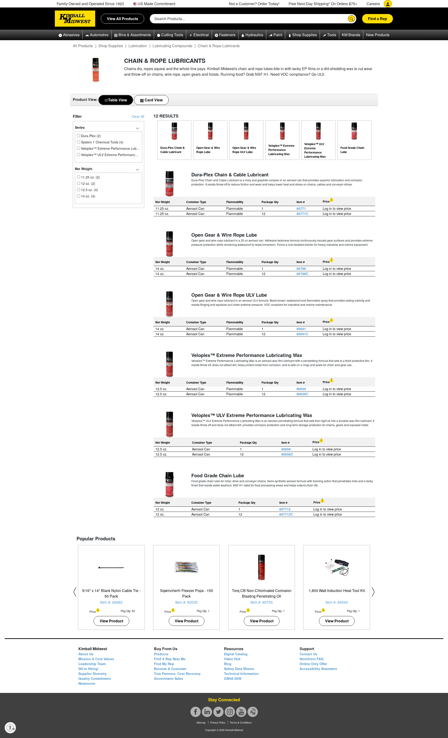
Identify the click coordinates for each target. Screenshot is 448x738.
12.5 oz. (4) (89, 189)
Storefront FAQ (311, 658)
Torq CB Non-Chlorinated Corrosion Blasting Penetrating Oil (261, 593)
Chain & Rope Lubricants (219, 45)
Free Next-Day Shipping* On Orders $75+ (323, 3)
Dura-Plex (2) (90, 135)
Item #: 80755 (261, 602)
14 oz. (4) (87, 196)
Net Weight (83, 168)
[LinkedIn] (207, 712)
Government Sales (168, 678)
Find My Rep (164, 663)
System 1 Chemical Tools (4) (101, 142)
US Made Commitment (156, 3)
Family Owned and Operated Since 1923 (90, 3)
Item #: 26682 (111, 602)
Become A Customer (170, 668)
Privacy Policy (217, 722)
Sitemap (201, 722)
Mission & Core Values (96, 658)
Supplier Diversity (92, 673)
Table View (117, 100)
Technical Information (241, 673)
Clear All (138, 116)
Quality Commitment (94, 678)
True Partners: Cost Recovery (177, 673)
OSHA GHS (232, 678)
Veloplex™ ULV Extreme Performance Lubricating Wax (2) (110, 154)
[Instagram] (230, 712)
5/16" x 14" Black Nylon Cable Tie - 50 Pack (111, 593)
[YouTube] (241, 712)
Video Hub (232, 658)
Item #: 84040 (337, 602)
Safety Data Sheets (239, 668)
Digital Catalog (236, 654)
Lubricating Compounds (172, 45)
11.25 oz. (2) (90, 177)
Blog (227, 663)
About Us (85, 654)
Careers (373, 3)
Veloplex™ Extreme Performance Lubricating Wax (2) (110, 148)
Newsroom (86, 683)
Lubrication (138, 45)
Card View (153, 100)
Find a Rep (377, 18)
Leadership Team (92, 663)
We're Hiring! (88, 668)
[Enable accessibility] (10, 727)
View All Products (122, 18)
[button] (69, 35)
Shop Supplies (110, 45)
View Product (111, 621)
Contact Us (308, 654)
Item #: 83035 (186, 602)
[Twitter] (218, 712)
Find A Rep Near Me (170, 658)
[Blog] (253, 712)
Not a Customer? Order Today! (254, 3)
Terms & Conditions (241, 722)
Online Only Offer (313, 663)
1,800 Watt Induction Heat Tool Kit (337, 590)
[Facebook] (195, 712)
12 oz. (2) (87, 183)
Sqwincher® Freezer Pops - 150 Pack (186, 593)
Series (80, 127)
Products (161, 654)
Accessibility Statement (318, 668)
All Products (83, 45)
